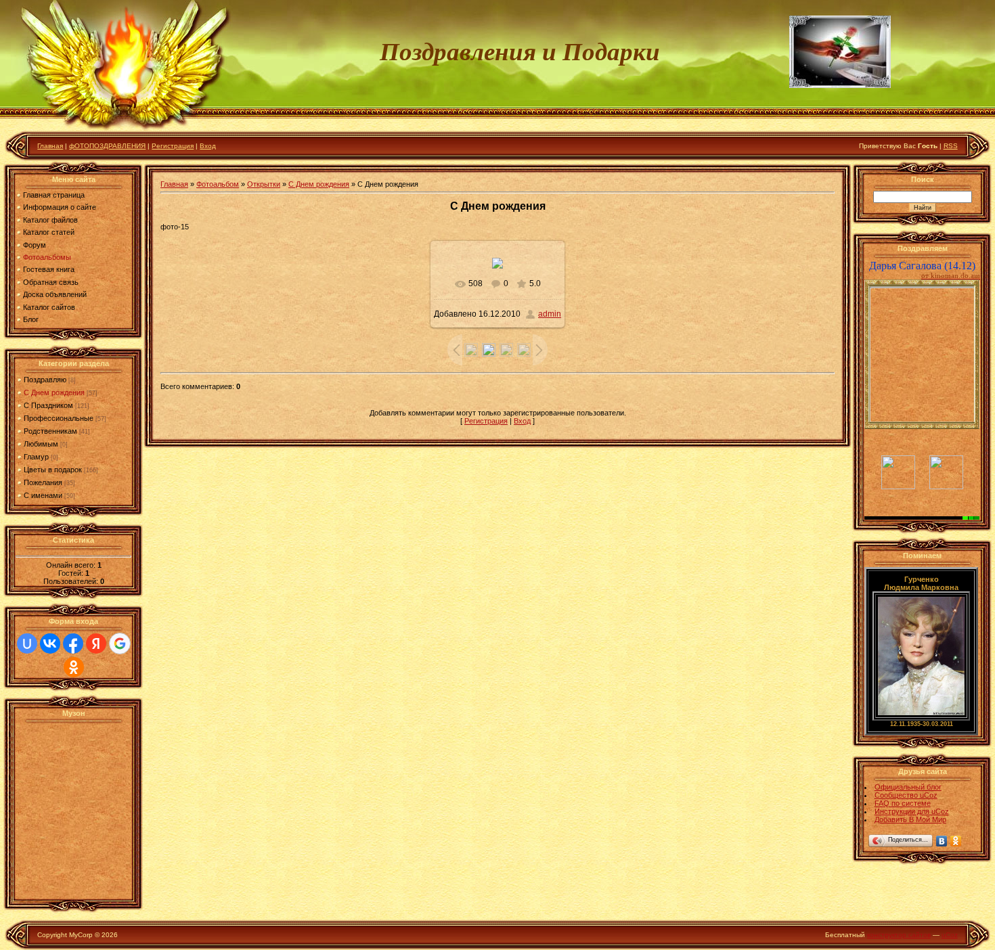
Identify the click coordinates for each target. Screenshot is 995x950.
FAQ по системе (903, 803)
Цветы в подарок (53, 470)
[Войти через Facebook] (73, 643)
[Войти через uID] (27, 643)
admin (549, 314)
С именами (43, 495)
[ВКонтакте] (942, 841)
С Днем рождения (54, 392)
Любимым (41, 444)
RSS (951, 146)
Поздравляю (45, 380)
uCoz (950, 934)
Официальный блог (908, 787)
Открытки (263, 184)
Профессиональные (58, 418)
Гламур (36, 457)
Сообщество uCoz (906, 795)
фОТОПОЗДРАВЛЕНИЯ (107, 146)
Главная (50, 146)
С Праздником (48, 405)
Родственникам (50, 431)
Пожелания (43, 482)
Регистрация (173, 146)
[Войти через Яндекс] (96, 643)
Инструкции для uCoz (912, 811)
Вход (208, 146)
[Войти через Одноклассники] (74, 667)
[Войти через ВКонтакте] (50, 643)
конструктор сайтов (899, 934)
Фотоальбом (217, 184)
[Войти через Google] (120, 643)
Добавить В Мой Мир (910, 819)
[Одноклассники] (956, 841)
